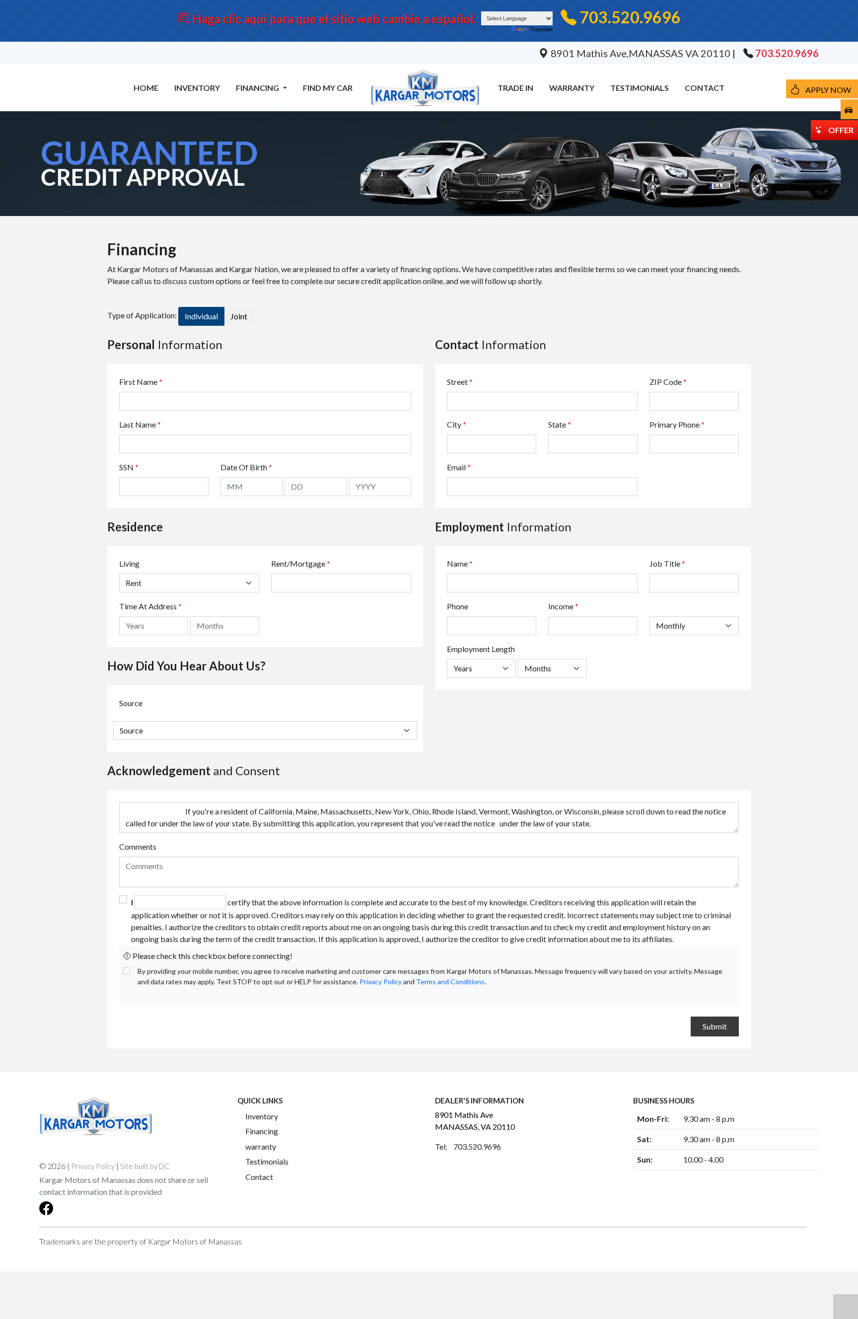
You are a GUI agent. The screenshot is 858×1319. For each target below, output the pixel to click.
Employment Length (481, 649)
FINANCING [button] (258, 87)
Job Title (667, 563)
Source (131, 703)
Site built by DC (145, 1166)
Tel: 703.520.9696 (468, 1146)
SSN (129, 467)
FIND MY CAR (328, 87)
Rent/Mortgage (298, 563)
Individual (201, 316)
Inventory (261, 1116)
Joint (238, 316)
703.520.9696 (630, 17)
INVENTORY (197, 87)
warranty (260, 1146)
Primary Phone (677, 424)
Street (460, 381)
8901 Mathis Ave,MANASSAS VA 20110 (640, 53)
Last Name (140, 424)
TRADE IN (515, 87)
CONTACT (704, 87)
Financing (261, 1131)
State (559, 424)
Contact (259, 1176)
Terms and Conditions (450, 981)
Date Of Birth (246, 467)
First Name (140, 381)
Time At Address (148, 606)
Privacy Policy (380, 981)
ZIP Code (668, 381)
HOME (146, 87)
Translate (541, 29)
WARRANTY (571, 87)
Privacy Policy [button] (93, 1166)
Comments (137, 846)
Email (459, 467)
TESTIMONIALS (639, 87)
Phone (457, 606)
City (456, 424)
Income (560, 606)
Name (460, 563)
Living (129, 563)
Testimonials (266, 1161)
